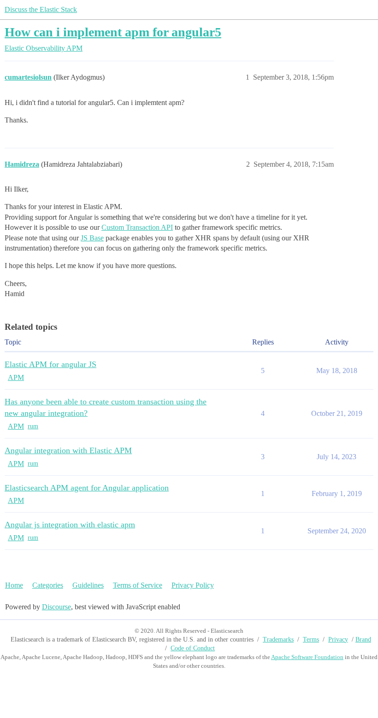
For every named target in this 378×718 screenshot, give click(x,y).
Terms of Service (137, 585)
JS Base (92, 238)
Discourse (56, 607)
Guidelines (88, 585)
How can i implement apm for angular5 (113, 32)
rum (33, 426)
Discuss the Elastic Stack (41, 9)
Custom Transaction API (137, 227)
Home (14, 585)
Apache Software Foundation (307, 657)
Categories (47, 585)
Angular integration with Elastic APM (68, 450)
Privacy (338, 639)
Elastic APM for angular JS (50, 364)
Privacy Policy (192, 585)
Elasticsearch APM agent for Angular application (87, 487)
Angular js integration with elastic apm (70, 524)
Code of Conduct (193, 648)
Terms (311, 639)
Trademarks (278, 639)
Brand (363, 639)
